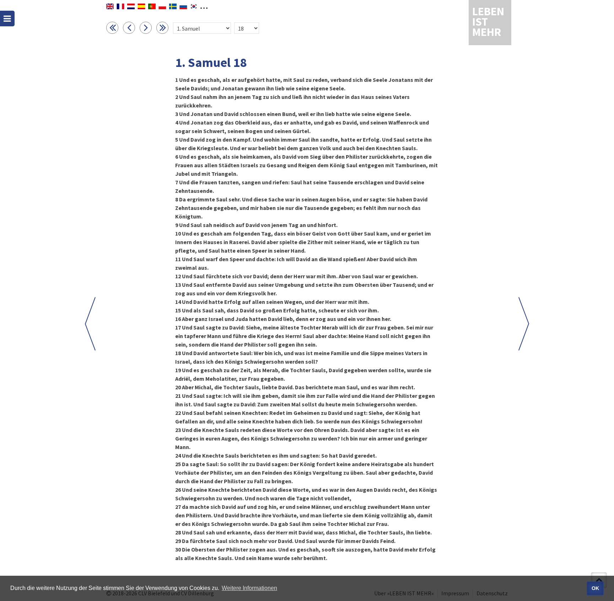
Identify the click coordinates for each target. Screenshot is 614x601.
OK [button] (595, 588)
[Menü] (7, 18)
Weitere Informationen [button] (249, 588)
